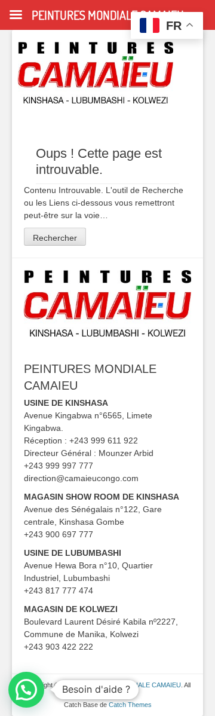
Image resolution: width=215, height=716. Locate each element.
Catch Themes (130, 704)
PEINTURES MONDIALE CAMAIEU (129, 685)
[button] (26, 690)
